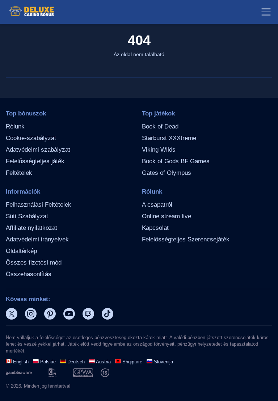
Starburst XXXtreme (169, 138)
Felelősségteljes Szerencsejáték (185, 239)
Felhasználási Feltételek (38, 204)
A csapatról (157, 204)
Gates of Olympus (166, 172)
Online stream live (166, 216)
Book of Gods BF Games (176, 161)
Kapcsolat (155, 227)
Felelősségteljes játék (35, 161)
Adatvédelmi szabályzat (38, 149)
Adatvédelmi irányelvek (37, 239)
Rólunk (15, 126)
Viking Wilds (159, 149)
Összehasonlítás (28, 274)
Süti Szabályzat (27, 216)
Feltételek (19, 172)
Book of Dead (160, 126)
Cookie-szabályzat (31, 138)
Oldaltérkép (21, 251)
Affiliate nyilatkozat (31, 227)
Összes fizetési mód (34, 262)
